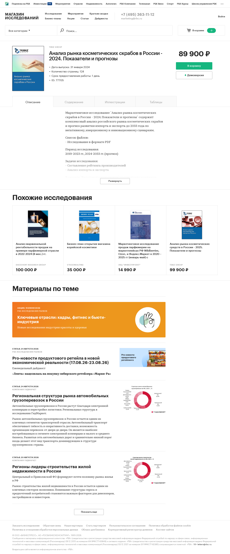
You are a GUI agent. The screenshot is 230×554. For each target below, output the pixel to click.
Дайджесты (101, 18)
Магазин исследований (22, 16)
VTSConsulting (75, 265)
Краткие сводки (99, 14)
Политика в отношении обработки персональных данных (45, 530)
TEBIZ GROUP (55, 47)
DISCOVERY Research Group (31, 265)
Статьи (85, 18)
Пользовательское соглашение (127, 526)
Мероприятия (75, 14)
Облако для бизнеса (93, 530)
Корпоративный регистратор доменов (130, 530)
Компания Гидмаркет (24, 390)
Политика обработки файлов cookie (170, 526)
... (222, 3)
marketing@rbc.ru (131, 18)
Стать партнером (96, 526)
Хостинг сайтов (165, 530)
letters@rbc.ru (204, 544)
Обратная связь (52, 526)
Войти (221, 16)
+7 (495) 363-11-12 (137, 14)
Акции (70, 18)
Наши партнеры (73, 526)
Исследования (53, 14)
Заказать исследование (26, 526)
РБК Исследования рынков (32, 311)
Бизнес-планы (53, 18)
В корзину (194, 66)
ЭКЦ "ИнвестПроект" (129, 265)
